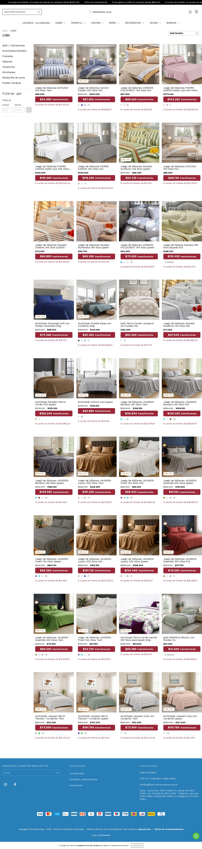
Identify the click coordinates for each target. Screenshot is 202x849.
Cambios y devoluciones (83, 779)
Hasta (18, 105)
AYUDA (154, 22)
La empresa (77, 773)
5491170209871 (148, 772)
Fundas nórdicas (11, 83)
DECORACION (133, 22)
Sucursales (76, 785)
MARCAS (171, 22)
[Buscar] (39, 12)
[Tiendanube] (101, 835)
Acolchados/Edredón (14, 50)
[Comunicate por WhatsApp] (196, 836)
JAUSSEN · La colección (36, 22)
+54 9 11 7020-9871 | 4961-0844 (158, 778)
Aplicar (29, 110)
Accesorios (8, 67)
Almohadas (8, 72)
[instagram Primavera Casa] (5, 784)
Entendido (137, 845)
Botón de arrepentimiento (169, 829)
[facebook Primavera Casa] (15, 784)
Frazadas (7, 56)
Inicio (5, 31)
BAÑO (113, 22)
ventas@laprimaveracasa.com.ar (159, 784)
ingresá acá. (144, 829)
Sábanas (7, 61)
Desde (5, 105)
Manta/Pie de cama (13, 77)
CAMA (59, 22)
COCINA (96, 22)
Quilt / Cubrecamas (13, 45)
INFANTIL (77, 22)
